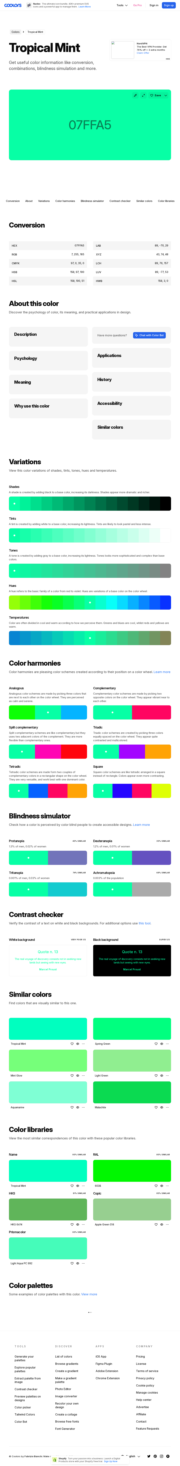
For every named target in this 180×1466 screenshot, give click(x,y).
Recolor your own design (67, 1405)
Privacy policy (145, 1378)
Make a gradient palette (65, 1380)
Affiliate (141, 1414)
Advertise (142, 1407)
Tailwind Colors (25, 1414)
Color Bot (21, 1421)
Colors (16, 31)
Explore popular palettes (25, 1369)
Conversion (13, 201)
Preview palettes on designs (28, 1398)
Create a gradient (66, 1371)
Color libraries (166, 201)
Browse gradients (66, 1363)
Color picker (23, 1407)
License (141, 1363)
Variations (44, 201)
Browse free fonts (67, 1421)
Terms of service (147, 1371)
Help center (144, 1400)
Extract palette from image (28, 1380)
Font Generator (65, 1428)
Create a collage (66, 1414)
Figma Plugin (104, 1363)
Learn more (162, 672)
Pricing (140, 1356)
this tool (144, 923)
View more (89, 1294)
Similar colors (144, 201)
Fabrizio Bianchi (33, 1456)
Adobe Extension (107, 1371)
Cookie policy (145, 1385)
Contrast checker (120, 201)
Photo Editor (63, 1389)
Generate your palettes (24, 1358)
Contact (141, 1421)
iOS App (101, 1356)
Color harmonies (65, 201)
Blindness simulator (92, 201)
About (29, 201)
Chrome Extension (108, 1378)
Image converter (66, 1396)
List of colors (63, 1356)
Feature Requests (147, 1428)
